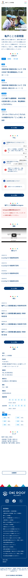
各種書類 (14, 473)
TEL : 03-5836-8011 (7, 372)
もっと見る (14, 128)
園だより (25, 153)
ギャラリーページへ (22, 28)
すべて (3, 58)
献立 (26, 156)
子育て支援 (15, 58)
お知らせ (25, 146)
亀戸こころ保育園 (9, 2)
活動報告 (9, 58)
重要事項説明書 (22, 160)
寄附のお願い (5, 559)
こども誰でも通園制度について (19, 163)
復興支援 (4, 561)
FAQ (26, 149)
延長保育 (4, 406)
